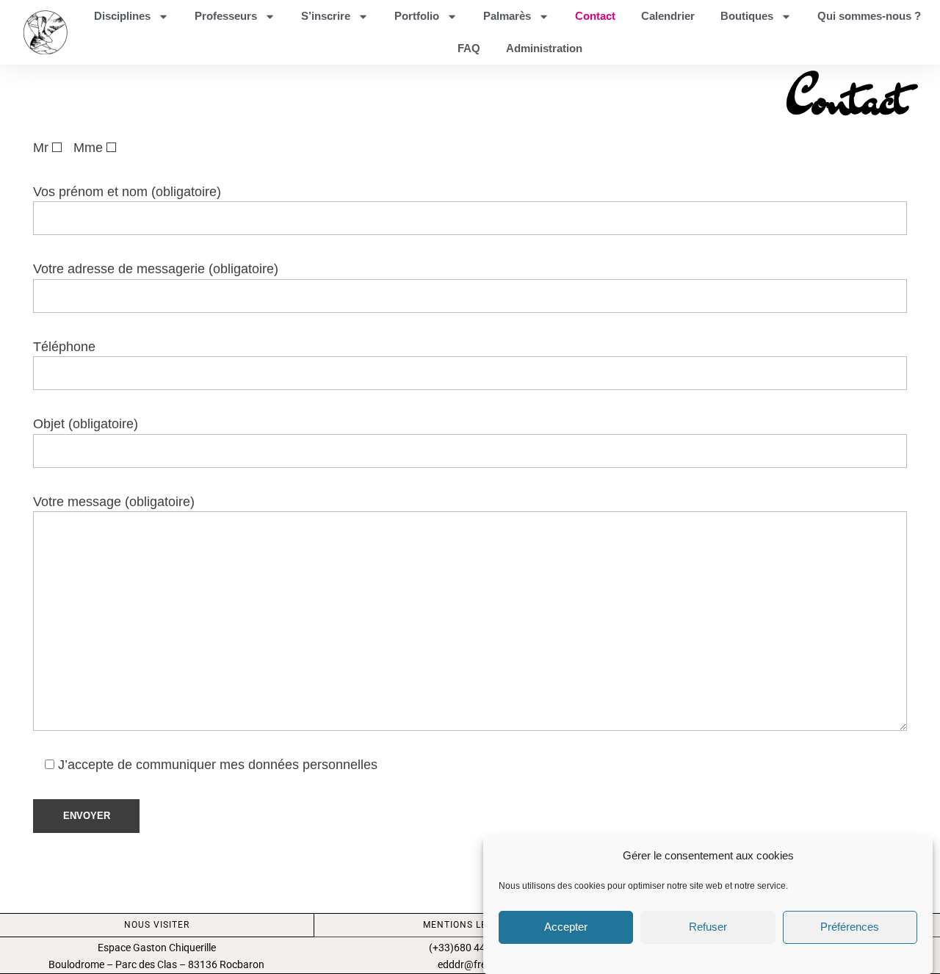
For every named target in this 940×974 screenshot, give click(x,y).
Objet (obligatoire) (85, 423)
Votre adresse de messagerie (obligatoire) (155, 268)
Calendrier (668, 16)
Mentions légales (470, 925)
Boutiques (746, 16)
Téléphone (64, 346)
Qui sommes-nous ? (869, 16)
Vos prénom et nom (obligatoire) (127, 191)
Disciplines (122, 16)
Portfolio (416, 16)
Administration (544, 48)
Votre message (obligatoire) (114, 501)
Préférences (849, 926)
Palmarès (507, 16)
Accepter (566, 926)
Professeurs (226, 16)
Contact (595, 16)
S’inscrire (325, 16)
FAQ (469, 48)
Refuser (708, 926)
